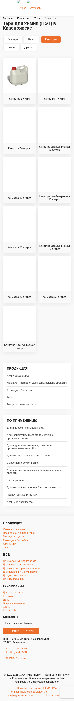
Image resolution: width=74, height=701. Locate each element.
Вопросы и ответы (14, 603)
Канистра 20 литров (19, 247)
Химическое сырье (14, 529)
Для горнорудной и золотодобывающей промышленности (30, 436)
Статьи (7, 606)
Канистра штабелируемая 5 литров (54, 148)
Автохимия (9, 543)
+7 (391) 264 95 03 (16, 648)
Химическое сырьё (18, 375)
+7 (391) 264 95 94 (16, 652)
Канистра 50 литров (54, 296)
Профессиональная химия (19, 532)
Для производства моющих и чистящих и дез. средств (34, 472)
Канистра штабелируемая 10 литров (54, 198)
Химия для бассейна (19, 390)
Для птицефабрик (13, 578)
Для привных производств (18, 564)
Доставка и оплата (14, 592)
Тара (9, 397)
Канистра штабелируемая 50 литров (19, 346)
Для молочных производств (19, 560)
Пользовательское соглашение (28, 691)
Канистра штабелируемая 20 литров (54, 247)
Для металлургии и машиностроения (29, 455)
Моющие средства (14, 536)
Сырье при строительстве (22, 462)
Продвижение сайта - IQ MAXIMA (37, 688)
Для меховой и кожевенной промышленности (34, 487)
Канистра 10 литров (19, 197)
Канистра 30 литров (19, 296)
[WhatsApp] (34, 8)
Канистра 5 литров (19, 148)
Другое (28, 47)
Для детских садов (14, 575)
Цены (6, 599)
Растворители (15, 480)
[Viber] (21, 8)
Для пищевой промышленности (25, 427)
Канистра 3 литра (19, 98)
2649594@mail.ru (15, 658)
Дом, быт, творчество (20, 501)
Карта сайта (10, 610)
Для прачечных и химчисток (20, 571)
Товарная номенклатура (21, 404)
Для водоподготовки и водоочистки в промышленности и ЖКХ (29, 447)
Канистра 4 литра (54, 98)
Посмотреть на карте (21, 631)
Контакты (8, 596)
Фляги (31, 39)
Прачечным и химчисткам (22, 494)
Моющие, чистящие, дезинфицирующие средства (37, 382)
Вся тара (12, 39)
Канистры (51, 39)
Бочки (11, 47)
